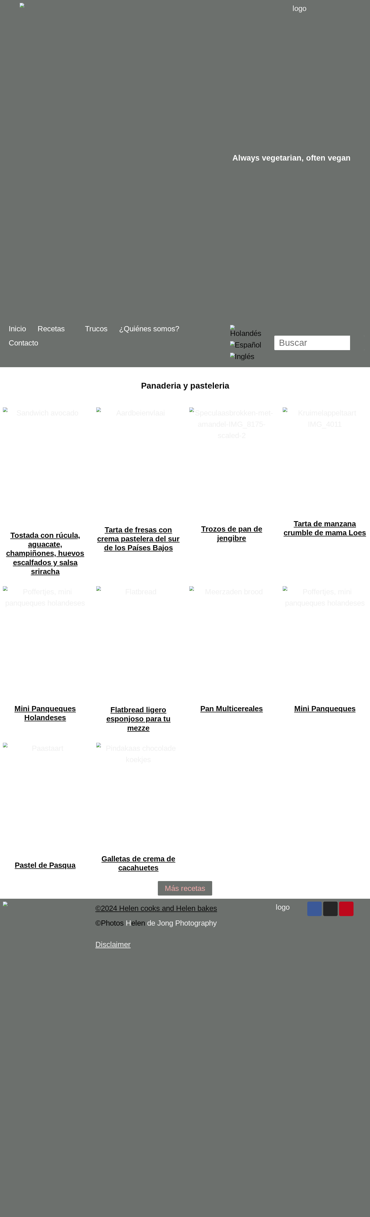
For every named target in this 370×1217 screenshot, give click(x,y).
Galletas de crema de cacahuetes (138, 863)
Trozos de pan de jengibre (231, 533)
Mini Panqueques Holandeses (45, 713)
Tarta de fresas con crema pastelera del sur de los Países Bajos (138, 538)
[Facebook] (314, 909)
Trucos (96, 328)
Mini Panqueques (325, 708)
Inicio (17, 328)
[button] (185, 888)
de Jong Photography (182, 923)
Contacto (23, 343)
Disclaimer (113, 944)
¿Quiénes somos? (149, 328)
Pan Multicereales (231, 708)
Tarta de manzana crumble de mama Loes (325, 528)
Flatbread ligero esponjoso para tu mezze (138, 718)
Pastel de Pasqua (45, 865)
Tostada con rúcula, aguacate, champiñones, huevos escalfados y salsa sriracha (45, 553)
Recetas (51, 328)
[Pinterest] (346, 909)
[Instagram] (330, 909)
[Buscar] (357, 343)
